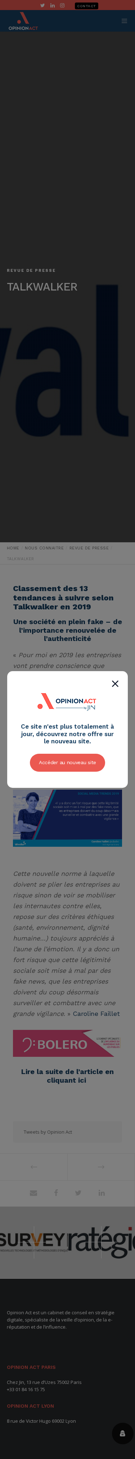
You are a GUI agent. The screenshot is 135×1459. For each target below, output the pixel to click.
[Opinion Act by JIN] (68, 719)
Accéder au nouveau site (67, 762)
